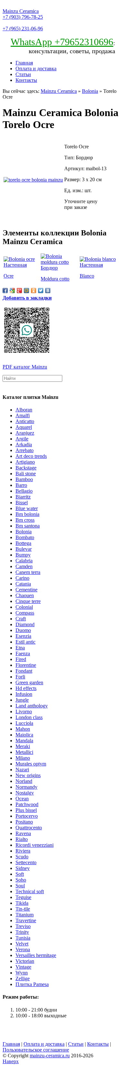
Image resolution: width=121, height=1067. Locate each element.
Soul (20, 885)
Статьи (23, 74)
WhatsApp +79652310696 (62, 41)
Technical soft (29, 891)
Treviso (23, 926)
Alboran (23, 409)
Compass (24, 613)
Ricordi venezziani (34, 845)
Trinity (22, 932)
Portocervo (26, 816)
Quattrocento (28, 827)
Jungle (22, 700)
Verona (22, 949)
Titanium (24, 914)
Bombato (24, 537)
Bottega (23, 543)
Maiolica (24, 734)
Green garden (29, 682)
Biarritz (23, 496)
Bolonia (90, 91)
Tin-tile (22, 909)
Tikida (21, 903)
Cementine (26, 589)
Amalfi (22, 415)
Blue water (26, 508)
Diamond (25, 624)
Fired (20, 659)
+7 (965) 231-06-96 (23, 28)
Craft (20, 618)
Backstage (25, 467)
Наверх (11, 1061)
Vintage (23, 967)
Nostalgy (24, 792)
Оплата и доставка (35, 68)
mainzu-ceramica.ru (50, 1055)
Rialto (21, 839)
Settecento (25, 862)
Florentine (25, 665)
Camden (24, 566)
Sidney (22, 868)
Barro (21, 485)
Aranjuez (24, 433)
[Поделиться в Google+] (19, 290)
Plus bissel (26, 810)
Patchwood (26, 804)
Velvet (21, 943)
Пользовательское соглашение (36, 1049)
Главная (24, 62)
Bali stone (25, 473)
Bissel (21, 502)
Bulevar (23, 549)
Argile (21, 438)
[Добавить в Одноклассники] (33, 290)
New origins (28, 775)
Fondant (23, 671)
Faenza (22, 653)
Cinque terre (28, 601)
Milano (22, 758)
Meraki (22, 746)
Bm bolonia (27, 514)
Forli (20, 676)
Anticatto (24, 421)
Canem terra (27, 572)
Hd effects (25, 688)
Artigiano (25, 462)
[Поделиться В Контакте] (47, 290)
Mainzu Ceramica (21, 11)
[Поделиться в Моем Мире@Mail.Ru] (26, 290)
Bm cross (25, 520)
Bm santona (27, 526)
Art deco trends (31, 456)
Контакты (26, 80)
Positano (24, 822)
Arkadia (23, 444)
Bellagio (24, 491)
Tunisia (22, 938)
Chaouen (24, 595)
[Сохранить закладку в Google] (12, 290)
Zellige (22, 978)
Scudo (21, 856)
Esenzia (23, 636)
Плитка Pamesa (32, 984)
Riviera (22, 851)
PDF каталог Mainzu (25, 367)
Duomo (23, 630)
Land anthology (31, 705)
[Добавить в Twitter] (40, 290)
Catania (23, 584)
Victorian (24, 961)
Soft (19, 874)
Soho (20, 880)
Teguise (23, 897)
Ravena (23, 833)
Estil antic (25, 642)
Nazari (22, 769)
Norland (23, 781)
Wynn (21, 972)
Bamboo (24, 479)
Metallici (24, 752)
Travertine (25, 920)
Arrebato (24, 450)
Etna (20, 647)
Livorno (23, 711)
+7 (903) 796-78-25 (23, 17)
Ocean (22, 798)
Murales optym (30, 763)
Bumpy (23, 555)
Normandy (26, 787)
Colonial (24, 607)
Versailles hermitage (35, 955)
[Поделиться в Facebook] (5, 290)
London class (29, 717)
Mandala (24, 740)
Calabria (24, 560)
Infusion (23, 694)
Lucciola (24, 723)
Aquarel (23, 427)
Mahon (22, 729)
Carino (22, 578)
